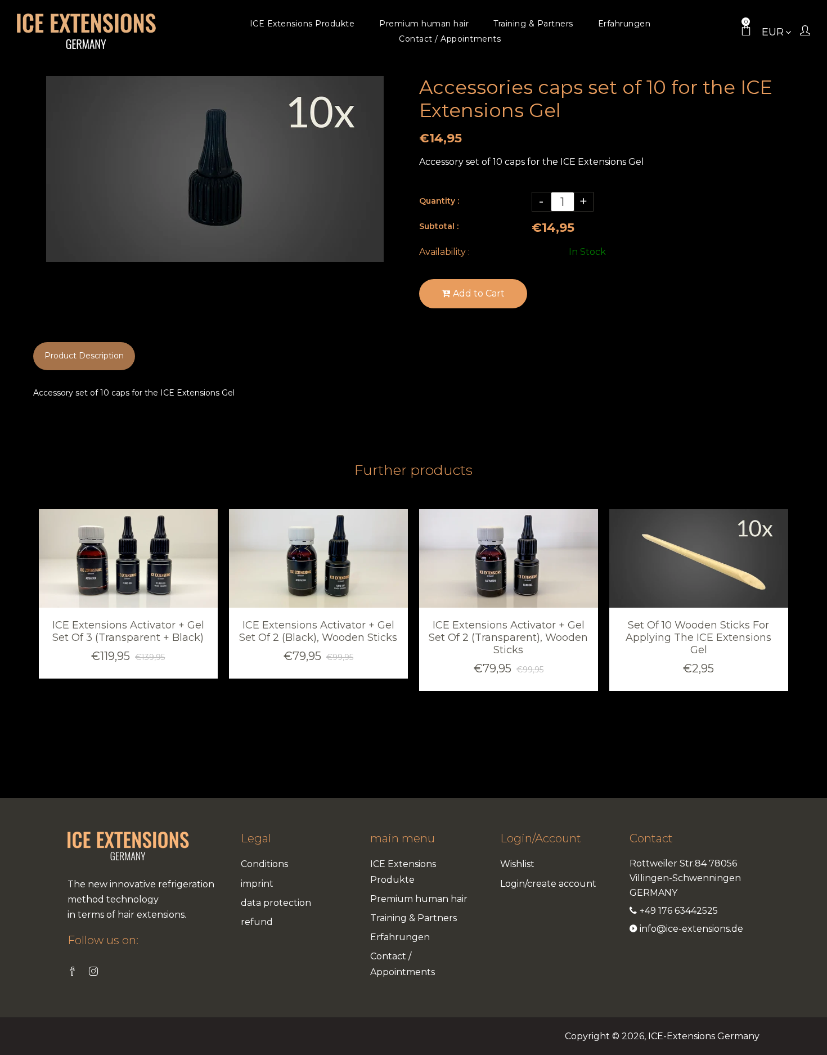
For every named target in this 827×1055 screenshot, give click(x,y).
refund (257, 922)
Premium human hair (419, 899)
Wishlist (517, 864)
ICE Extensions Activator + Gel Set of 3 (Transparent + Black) (128, 631)
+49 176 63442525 (679, 910)
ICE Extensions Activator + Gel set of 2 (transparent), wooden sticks (508, 637)
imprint (257, 883)
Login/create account (548, 883)
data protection (276, 902)
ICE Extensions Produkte (403, 872)
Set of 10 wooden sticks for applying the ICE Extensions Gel (698, 637)
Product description (84, 356)
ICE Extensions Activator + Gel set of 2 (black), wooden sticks (318, 631)
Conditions (264, 864)
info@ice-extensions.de (691, 928)
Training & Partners (413, 918)
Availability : (444, 251)
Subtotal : (439, 226)
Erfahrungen (400, 937)
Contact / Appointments (402, 964)
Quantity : (439, 201)
